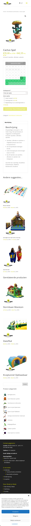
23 (24, 78)
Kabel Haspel (11, 98)
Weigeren (15, 516)
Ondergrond (7, 90)
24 (7, 80)
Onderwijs (7, 470)
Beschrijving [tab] (8, 122)
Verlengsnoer (11, 100)
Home (4, 11)
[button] (28, 495)
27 (16, 80)
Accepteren (15, 511)
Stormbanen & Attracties (13, 11)
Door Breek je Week (9, 486)
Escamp (6, 491)
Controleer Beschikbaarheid (15, 109)
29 (21, 80)
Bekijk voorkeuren (15, 520)
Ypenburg (6, 489)
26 (13, 80)
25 (10, 80)
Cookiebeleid (15, 524)
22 (21, 78)
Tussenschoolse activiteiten (14, 472)
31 (7, 83)
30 (24, 80)
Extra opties (6, 96)
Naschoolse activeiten (12, 474)
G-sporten (7, 479)
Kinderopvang (8, 476)
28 (18, 80)
